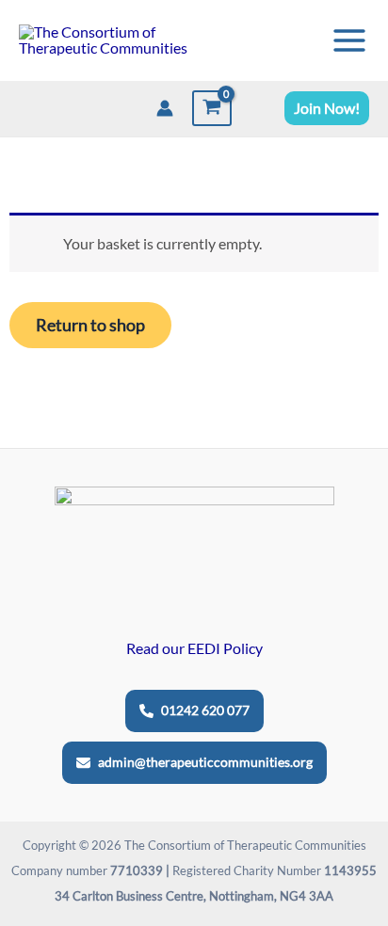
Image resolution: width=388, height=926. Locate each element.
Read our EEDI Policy (194, 648)
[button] (326, 108)
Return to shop (90, 324)
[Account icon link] (164, 108)
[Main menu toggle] (349, 40)
